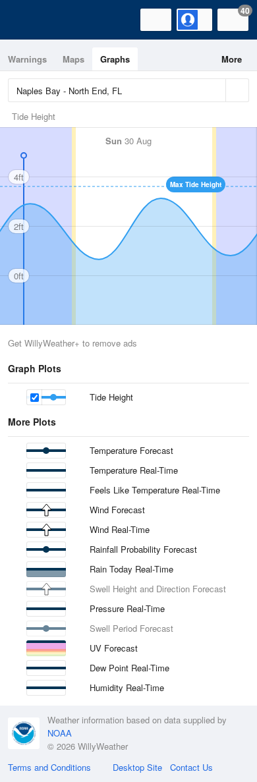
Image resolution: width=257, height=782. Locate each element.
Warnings (27, 59)
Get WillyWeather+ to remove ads (72, 343)
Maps (73, 59)
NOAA (59, 733)
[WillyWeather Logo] (29, 20)
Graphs (115, 59)
